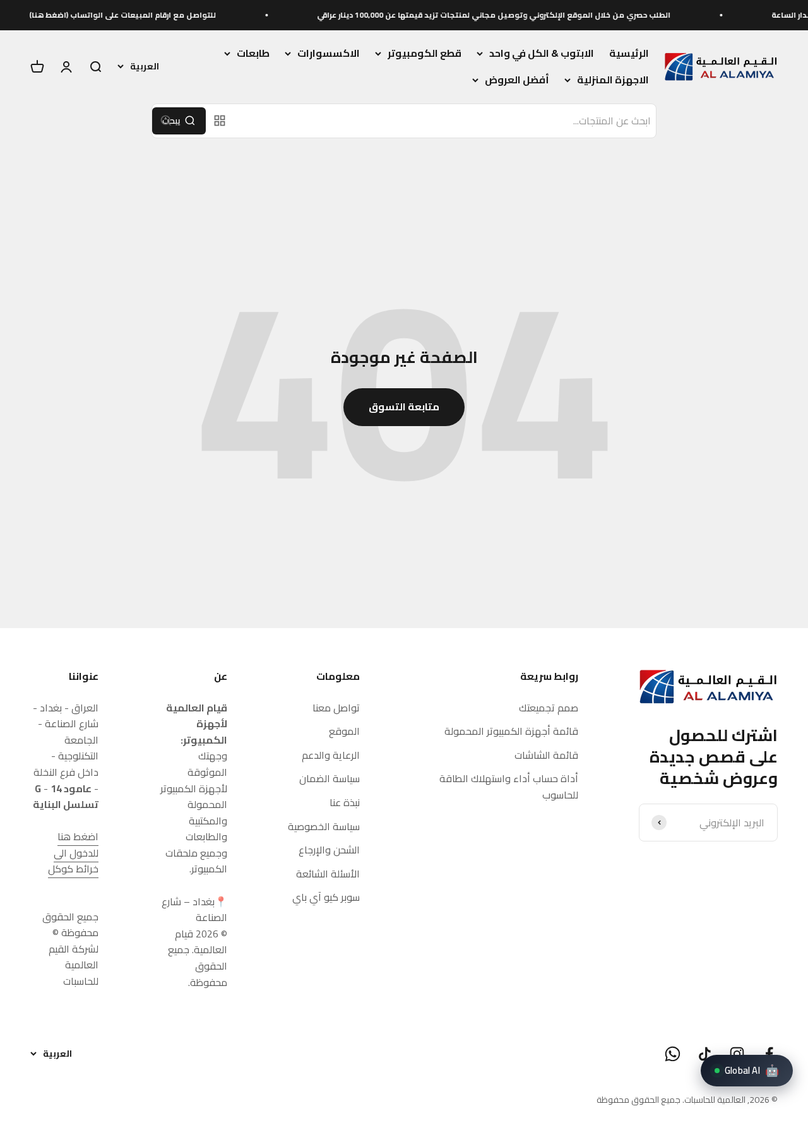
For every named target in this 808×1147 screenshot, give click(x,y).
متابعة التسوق (404, 406)
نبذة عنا (345, 803)
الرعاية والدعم (331, 755)
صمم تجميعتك (548, 708)
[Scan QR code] (219, 120)
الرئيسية (629, 53)
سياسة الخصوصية (324, 827)
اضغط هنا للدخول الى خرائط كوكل (73, 852)
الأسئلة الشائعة (328, 874)
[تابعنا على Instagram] (737, 1053)
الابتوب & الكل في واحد (541, 53)
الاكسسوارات (328, 53)
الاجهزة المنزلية (613, 80)
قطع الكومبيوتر (424, 53)
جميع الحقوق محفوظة (638, 1099)
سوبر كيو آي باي (326, 897)
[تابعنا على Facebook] (769, 1053)
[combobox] (445, 121)
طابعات (253, 53)
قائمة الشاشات (546, 755)
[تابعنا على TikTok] (704, 1053)
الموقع (344, 731)
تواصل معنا (336, 708)
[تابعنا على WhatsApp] (672, 1053)
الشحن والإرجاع (329, 850)
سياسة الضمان (329, 779)
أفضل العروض (517, 80)
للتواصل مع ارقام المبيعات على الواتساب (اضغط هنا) (145, 15)
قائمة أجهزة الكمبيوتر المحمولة (511, 731)
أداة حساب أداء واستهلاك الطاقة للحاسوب (508, 787)
